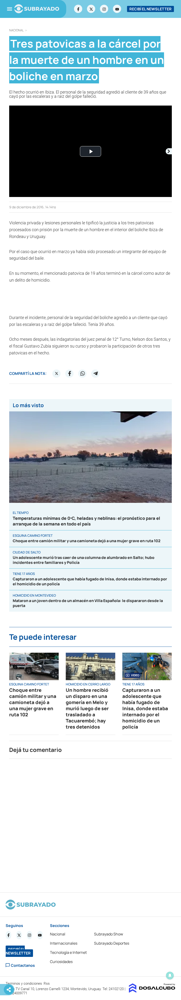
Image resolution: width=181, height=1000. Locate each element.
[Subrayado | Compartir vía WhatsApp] (82, 373)
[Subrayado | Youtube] (117, 9)
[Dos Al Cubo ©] (152, 991)
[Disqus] (90, 823)
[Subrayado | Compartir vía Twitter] (56, 373)
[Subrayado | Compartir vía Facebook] (69, 373)
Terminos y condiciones (24, 983)
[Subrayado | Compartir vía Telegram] (95, 373)
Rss (47, 983)
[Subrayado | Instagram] (104, 9)
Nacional (16, 30)
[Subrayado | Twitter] (91, 9)
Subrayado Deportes (111, 943)
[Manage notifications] (170, 975)
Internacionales (63, 943)
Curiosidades (61, 961)
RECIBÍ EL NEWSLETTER (150, 9)
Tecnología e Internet (68, 952)
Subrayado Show (108, 934)
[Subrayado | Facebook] (78, 9)
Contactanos (23, 965)
